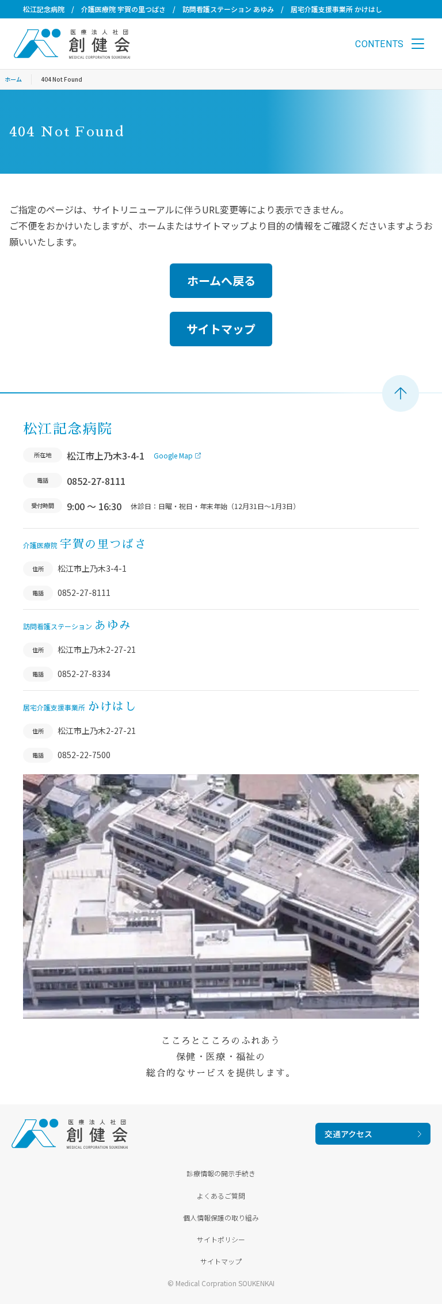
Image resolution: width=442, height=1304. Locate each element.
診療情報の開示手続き (221, 1173)
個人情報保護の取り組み (221, 1217)
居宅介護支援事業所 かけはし (336, 9)
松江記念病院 (43, 9)
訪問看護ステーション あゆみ (228, 9)
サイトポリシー (221, 1239)
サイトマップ (221, 328)
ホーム (13, 79)
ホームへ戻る (221, 280)
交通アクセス (348, 1133)
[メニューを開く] (417, 43)
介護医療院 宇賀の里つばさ (123, 9)
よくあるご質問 (221, 1195)
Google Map (173, 455)
